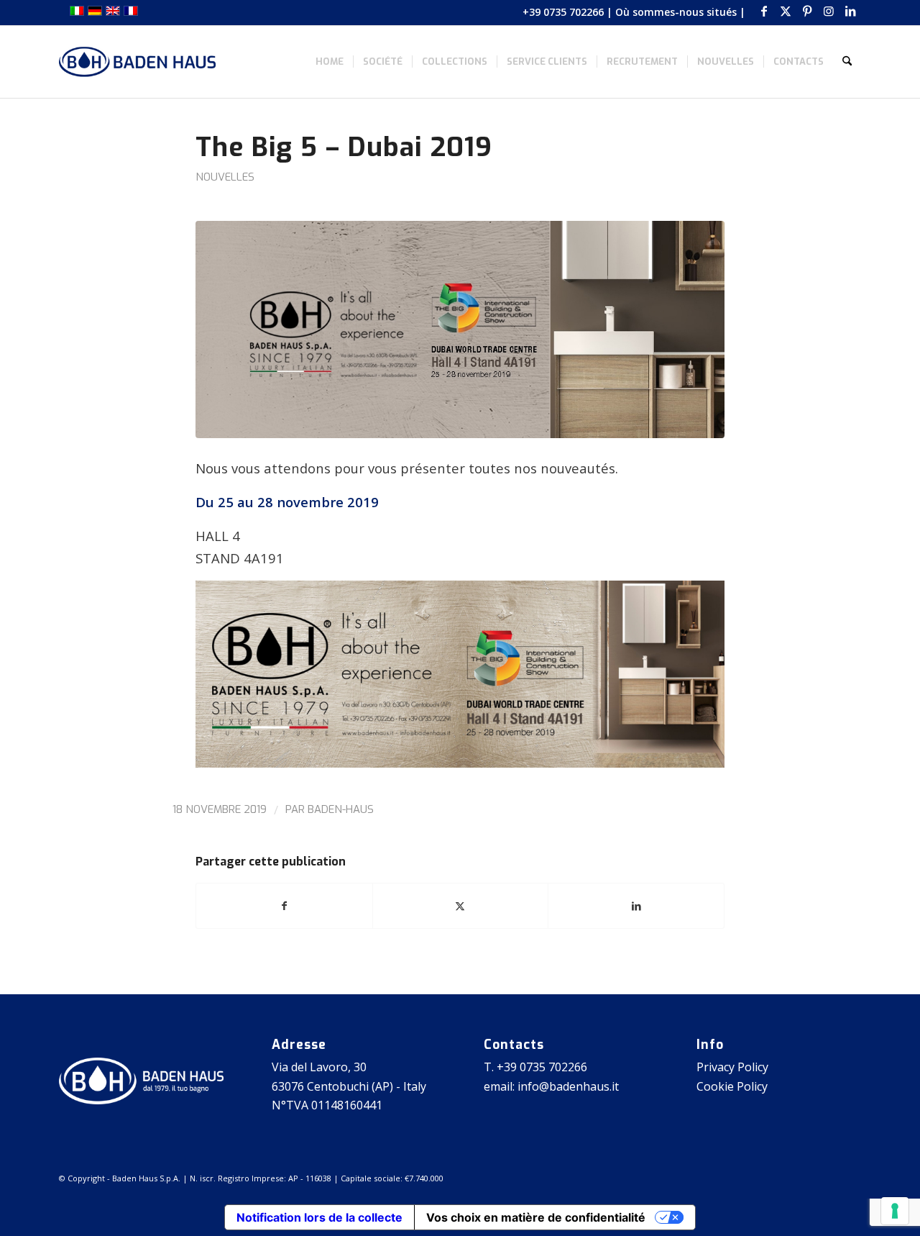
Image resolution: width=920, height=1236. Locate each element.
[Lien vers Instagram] (828, 11)
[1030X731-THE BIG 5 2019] (460, 329)
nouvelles (225, 177)
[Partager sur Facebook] (284, 905)
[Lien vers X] (785, 11)
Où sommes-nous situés (676, 12)
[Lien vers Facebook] (763, 11)
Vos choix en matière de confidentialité (535, 1217)
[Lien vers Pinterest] (806, 11)
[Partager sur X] (460, 905)
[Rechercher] (847, 62)
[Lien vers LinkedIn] (850, 11)
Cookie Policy (732, 1086)
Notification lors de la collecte (319, 1217)
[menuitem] (329, 62)
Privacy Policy (732, 1067)
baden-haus (341, 809)
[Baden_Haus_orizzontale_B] (137, 62)
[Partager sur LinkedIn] (636, 905)
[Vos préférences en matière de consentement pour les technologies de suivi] (894, 1210)
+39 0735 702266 (563, 12)
